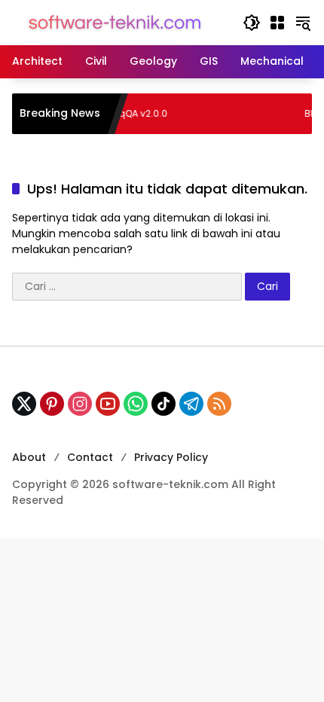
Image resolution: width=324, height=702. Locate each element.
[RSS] (219, 404)
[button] (252, 23)
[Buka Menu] (277, 23)
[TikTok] (163, 404)
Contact (90, 457)
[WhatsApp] (136, 404)
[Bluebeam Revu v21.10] (277, 113)
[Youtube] (108, 404)
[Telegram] (191, 404)
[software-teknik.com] (115, 21)
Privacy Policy (171, 457)
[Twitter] (24, 404)
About (29, 457)
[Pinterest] (52, 404)
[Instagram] (80, 404)
